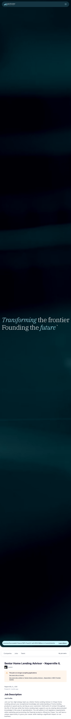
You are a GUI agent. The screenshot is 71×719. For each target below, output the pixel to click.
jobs (16, 653)
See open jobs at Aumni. (16, 675)
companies (8, 653)
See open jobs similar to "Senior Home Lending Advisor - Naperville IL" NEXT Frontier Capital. (35, 678)
